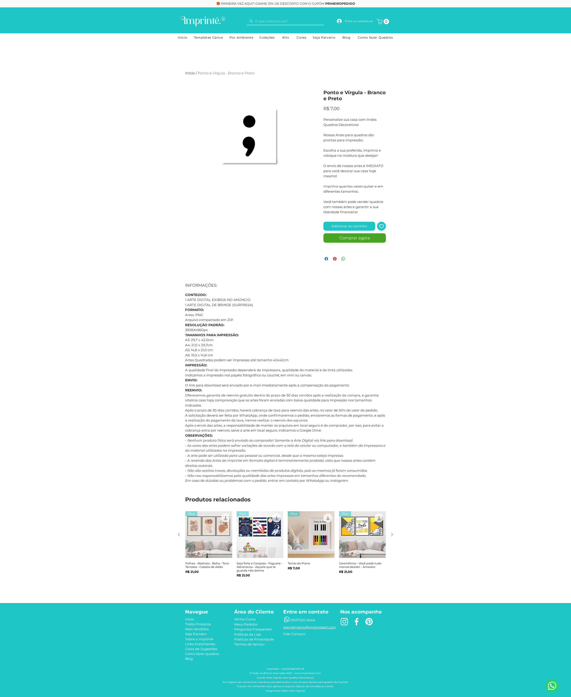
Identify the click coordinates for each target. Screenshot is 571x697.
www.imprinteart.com (307, 673)
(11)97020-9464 (302, 620)
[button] (383, 21)
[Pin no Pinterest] (334, 258)
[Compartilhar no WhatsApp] (343, 258)
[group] (285, 550)
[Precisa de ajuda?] (552, 686)
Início (190, 73)
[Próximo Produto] (392, 534)
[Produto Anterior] (179, 534)
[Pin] (369, 622)
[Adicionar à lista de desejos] (381, 226)
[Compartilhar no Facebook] (326, 258)
